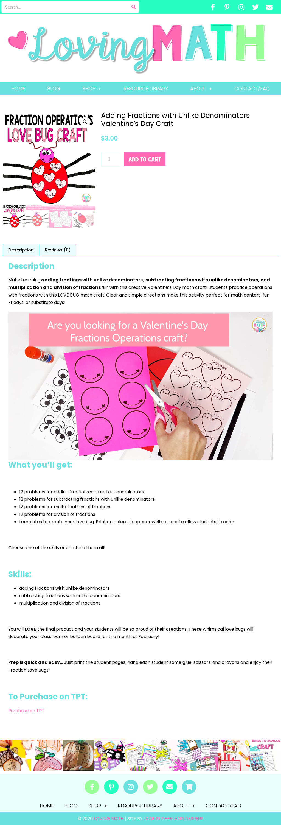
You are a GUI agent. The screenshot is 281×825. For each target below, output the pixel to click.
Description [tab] (21, 250)
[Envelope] (269, 7)
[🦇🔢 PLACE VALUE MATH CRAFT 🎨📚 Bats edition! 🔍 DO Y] (109, 755)
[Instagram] (241, 7)
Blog (53, 88)
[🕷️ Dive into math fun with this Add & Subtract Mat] (171, 755)
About (198, 88)
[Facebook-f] (213, 7)
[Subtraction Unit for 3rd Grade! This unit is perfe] (140, 755)
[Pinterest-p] (227, 7)
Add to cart (144, 159)
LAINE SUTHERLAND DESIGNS (173, 818)
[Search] (133, 7)
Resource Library (145, 88)
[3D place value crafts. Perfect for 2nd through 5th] (47, 755)
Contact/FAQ (252, 88)
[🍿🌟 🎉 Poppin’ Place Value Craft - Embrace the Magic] (234, 755)
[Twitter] (255, 7)
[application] (140, 386)
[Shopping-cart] (189, 787)
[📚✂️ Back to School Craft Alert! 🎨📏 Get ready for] (265, 755)
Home (18, 88)
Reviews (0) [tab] (58, 250)
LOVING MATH (109, 818)
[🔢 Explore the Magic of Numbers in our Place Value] (203, 755)
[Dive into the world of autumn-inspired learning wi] (15, 755)
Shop (89, 88)
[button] (85, 122)
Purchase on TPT (26, 710)
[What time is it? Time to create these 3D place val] (78, 755)
